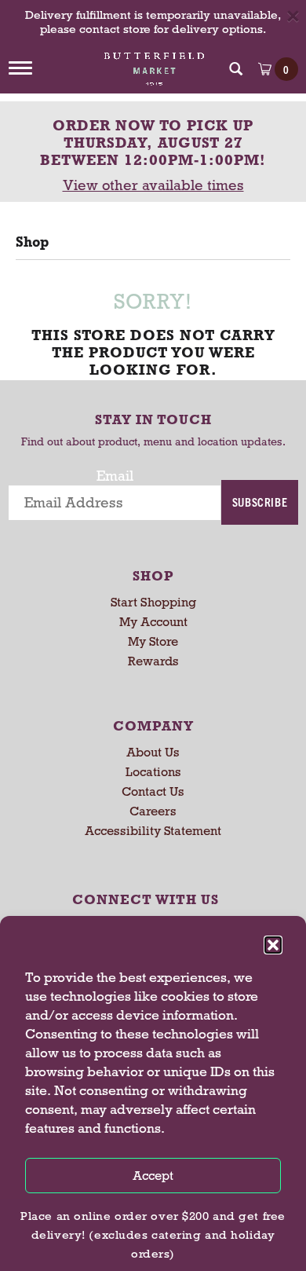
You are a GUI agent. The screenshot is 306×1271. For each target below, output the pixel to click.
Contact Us (153, 791)
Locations (153, 771)
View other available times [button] (153, 185)
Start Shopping (153, 602)
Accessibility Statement (153, 830)
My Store (153, 641)
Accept (153, 1175)
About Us (153, 752)
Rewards (153, 661)
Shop (32, 242)
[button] (273, 945)
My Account (153, 621)
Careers (153, 811)
